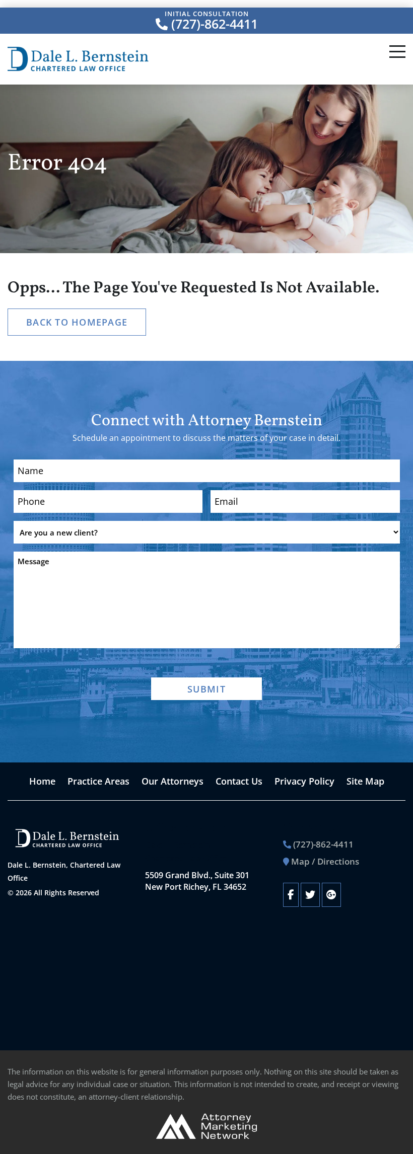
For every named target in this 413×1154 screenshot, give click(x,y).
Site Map (365, 781)
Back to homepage (76, 322)
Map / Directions (325, 861)
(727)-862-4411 (213, 24)
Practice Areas (98, 781)
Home (42, 781)
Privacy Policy (304, 781)
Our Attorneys (172, 781)
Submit (206, 689)
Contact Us (239, 781)
